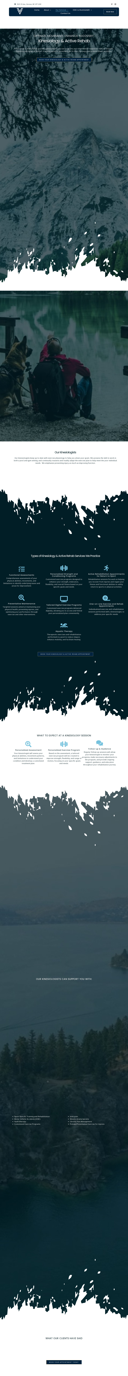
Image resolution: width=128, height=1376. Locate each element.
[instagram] (115, 4)
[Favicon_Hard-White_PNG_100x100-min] (20, 9)
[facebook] (112, 4)
